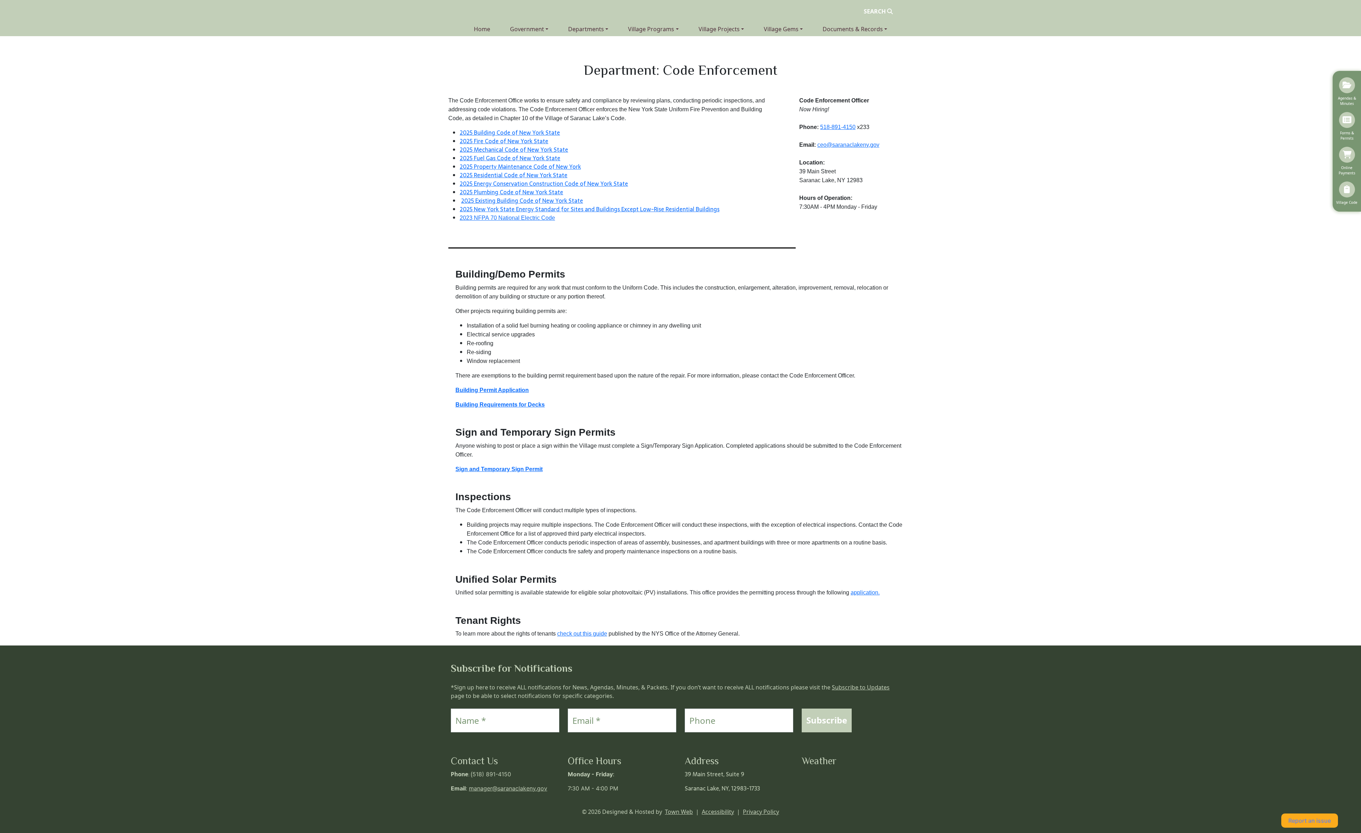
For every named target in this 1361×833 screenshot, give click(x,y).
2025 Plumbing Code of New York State (511, 192)
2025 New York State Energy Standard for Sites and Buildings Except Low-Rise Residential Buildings (589, 209)
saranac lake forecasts (837, 795)
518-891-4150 (838, 127)
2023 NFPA (474, 218)
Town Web (679, 812)
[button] (529, 29)
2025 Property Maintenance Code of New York (520, 166)
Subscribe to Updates (861, 687)
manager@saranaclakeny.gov (508, 788)
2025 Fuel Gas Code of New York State (510, 158)
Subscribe (826, 720)
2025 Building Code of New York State (510, 132)
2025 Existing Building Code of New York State (522, 200)
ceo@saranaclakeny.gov (848, 145)
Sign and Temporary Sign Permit (499, 469)
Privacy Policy (761, 812)
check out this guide (582, 634)
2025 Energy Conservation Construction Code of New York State (544, 183)
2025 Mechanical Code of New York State (514, 149)
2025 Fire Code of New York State (504, 141)
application (865, 592)
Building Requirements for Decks (500, 405)
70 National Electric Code (522, 218)
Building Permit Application (492, 390)
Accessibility (718, 812)
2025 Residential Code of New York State (513, 175)
